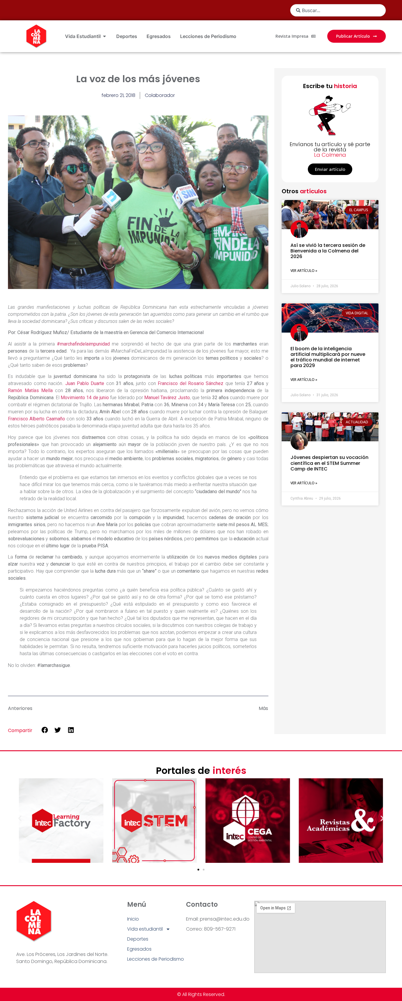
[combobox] (338, 10)
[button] (44, 730)
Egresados (139, 949)
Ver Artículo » (303, 270)
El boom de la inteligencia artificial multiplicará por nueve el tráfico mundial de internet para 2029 (327, 357)
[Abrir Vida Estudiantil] (104, 36)
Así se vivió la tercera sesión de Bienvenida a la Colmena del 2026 (327, 251)
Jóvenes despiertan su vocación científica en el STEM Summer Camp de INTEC (329, 463)
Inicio (133, 919)
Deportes (137, 939)
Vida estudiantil (145, 929)
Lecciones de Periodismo (155, 959)
